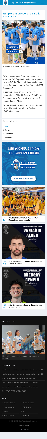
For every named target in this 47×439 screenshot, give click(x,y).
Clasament (9, 134)
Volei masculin (9, 407)
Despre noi (26, 416)
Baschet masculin (28, 403)
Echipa (7, 130)
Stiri (6, 126)
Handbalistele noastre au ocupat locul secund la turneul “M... (23, 370)
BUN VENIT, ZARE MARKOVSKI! (14, 391)
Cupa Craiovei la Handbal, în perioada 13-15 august (20, 383)
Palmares (8, 137)
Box (24, 411)
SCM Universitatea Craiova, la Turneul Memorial (18, 378)
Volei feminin (27, 407)
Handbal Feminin (10, 403)
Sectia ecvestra (9, 416)
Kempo (6, 411)
